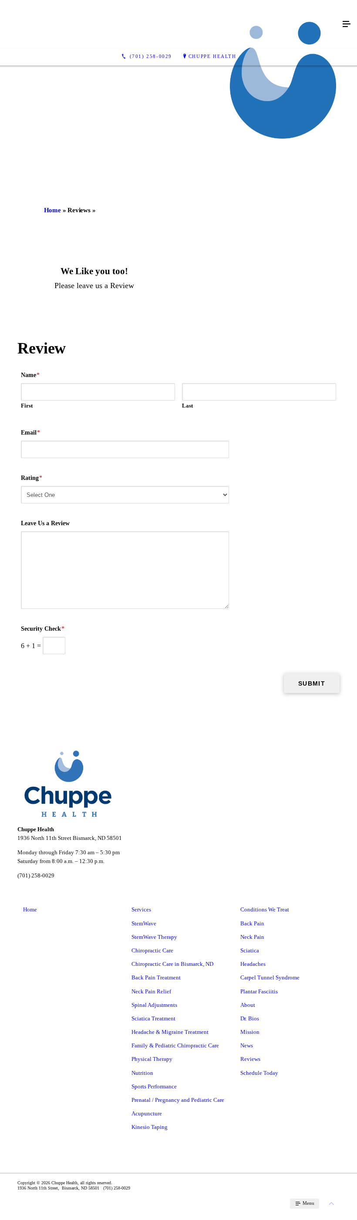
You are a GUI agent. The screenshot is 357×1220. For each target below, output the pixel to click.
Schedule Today (259, 1073)
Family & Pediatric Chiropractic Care (175, 1045)
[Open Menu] (346, 24)
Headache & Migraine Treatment (170, 1032)
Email (30, 432)
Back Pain (252, 923)
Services (141, 909)
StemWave (143, 923)
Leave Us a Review (45, 523)
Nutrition (142, 1073)
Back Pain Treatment (156, 977)
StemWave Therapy (154, 937)
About (247, 1005)
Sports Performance (154, 1086)
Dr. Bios (249, 1018)
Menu (307, 1203)
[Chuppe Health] (169, 24)
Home (52, 210)
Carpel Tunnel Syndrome (270, 977)
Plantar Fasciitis (259, 991)
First (27, 405)
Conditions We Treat (264, 909)
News (246, 1045)
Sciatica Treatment (153, 1018)
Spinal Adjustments (154, 1005)
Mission (249, 1032)
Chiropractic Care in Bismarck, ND (172, 964)
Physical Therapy (151, 1059)
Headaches (253, 964)
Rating (31, 478)
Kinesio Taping (149, 1127)
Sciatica (249, 950)
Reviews (250, 1059)
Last (187, 405)
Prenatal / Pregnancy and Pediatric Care (177, 1100)
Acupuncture (146, 1113)
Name (30, 375)
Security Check (42, 628)
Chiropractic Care (152, 950)
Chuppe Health (212, 56)
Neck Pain (252, 937)
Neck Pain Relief (151, 991)
